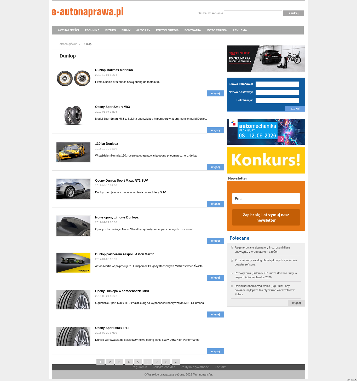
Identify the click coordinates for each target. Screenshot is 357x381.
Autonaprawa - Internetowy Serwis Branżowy (87, 13)
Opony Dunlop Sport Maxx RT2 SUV (121, 180)
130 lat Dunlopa (106, 144)
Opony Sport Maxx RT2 (112, 328)
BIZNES (110, 30)
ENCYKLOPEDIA (167, 30)
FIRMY (126, 30)
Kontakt (220, 367)
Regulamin (139, 367)
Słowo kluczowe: (241, 83)
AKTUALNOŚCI (68, 30)
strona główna (68, 43)
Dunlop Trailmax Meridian (114, 70)
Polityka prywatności (195, 367)
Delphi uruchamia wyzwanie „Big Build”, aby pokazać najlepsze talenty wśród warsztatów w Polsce (265, 290)
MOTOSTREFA (217, 30)
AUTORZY (143, 30)
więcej (215, 93)
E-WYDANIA (193, 30)
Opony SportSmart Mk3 (112, 107)
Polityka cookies (163, 367)
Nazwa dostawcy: (241, 92)
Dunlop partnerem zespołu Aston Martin (124, 254)
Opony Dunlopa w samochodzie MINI (122, 291)
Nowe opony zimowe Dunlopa (117, 217)
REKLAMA (240, 30)
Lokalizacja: (245, 100)
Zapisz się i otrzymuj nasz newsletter (266, 217)
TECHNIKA (92, 30)
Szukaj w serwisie (210, 13)
